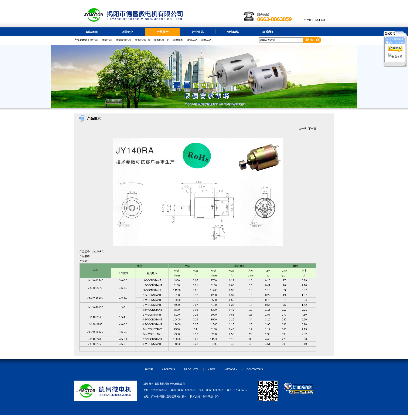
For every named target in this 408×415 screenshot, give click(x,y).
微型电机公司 (161, 39)
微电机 (94, 39)
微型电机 (107, 39)
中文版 (308, 19)
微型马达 (192, 39)
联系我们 (268, 32)
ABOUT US (168, 369)
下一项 (312, 128)
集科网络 (208, 396)
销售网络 (233, 32)
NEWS (211, 369)
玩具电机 (178, 39)
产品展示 (163, 32)
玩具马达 (206, 39)
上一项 (302, 128)
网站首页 (92, 32)
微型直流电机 (123, 39)
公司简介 (127, 32)
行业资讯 (198, 32)
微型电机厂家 (142, 39)
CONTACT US (254, 369)
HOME (149, 369)
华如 (216, 396)
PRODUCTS (191, 369)
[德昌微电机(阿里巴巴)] (298, 392)
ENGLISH (319, 19)
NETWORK (230, 369)
